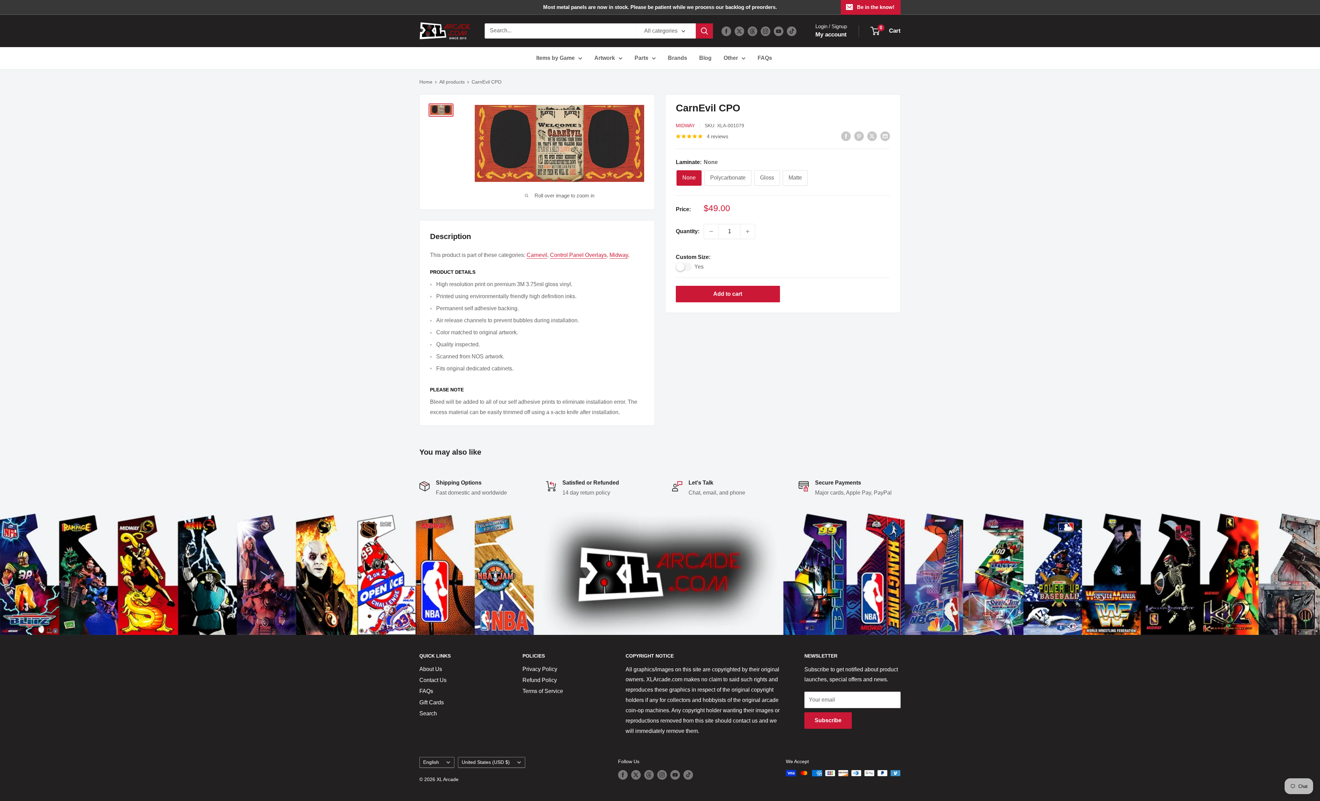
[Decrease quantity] (711, 231)
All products (452, 82)
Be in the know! (875, 7)
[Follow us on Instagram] (765, 31)
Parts (641, 58)
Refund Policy (539, 680)
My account (831, 34)
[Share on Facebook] (846, 136)
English (431, 762)
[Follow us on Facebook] (726, 31)
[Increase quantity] (747, 231)
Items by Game (555, 58)
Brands (677, 58)
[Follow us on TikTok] (791, 31)
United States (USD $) (486, 762)
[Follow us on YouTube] (778, 31)
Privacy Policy (539, 669)
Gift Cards (431, 702)
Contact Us (433, 680)
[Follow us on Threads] (752, 31)
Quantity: (688, 231)
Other (731, 58)
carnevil (537, 255)
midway (618, 255)
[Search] (704, 31)
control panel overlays (578, 255)
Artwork (604, 58)
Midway (685, 125)
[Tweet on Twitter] (872, 136)
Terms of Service (542, 691)
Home (425, 82)
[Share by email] (885, 136)
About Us (430, 669)
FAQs (765, 58)
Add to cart (727, 294)
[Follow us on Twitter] (739, 31)
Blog (705, 58)
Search (428, 713)
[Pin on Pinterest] (859, 136)
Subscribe (828, 720)
